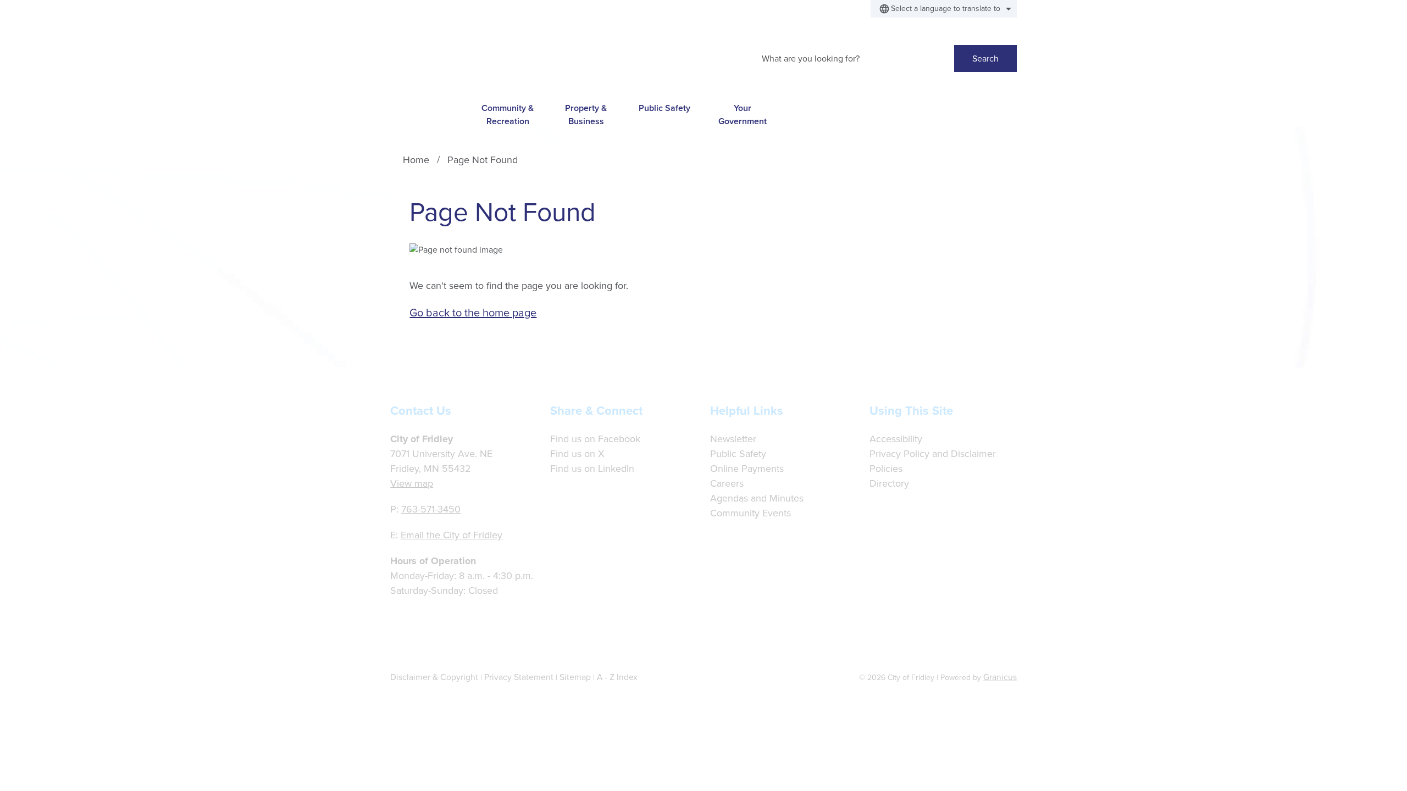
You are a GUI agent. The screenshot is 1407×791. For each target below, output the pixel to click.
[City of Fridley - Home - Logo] (477, 55)
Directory (889, 483)
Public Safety (664, 108)
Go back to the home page (472, 312)
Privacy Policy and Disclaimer (932, 454)
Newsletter (733, 439)
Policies (885, 468)
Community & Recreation (507, 114)
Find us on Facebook (595, 439)
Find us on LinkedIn (592, 468)
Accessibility (895, 439)
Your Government (742, 114)
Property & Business (586, 114)
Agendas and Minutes (757, 498)
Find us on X (577, 454)
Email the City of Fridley (451, 535)
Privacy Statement (518, 677)
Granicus (1000, 677)
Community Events (750, 513)
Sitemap (575, 677)
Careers (727, 483)
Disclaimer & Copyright (434, 677)
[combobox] (944, 9)
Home (416, 160)
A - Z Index (617, 677)
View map (411, 483)
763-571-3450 (431, 509)
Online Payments (747, 468)
